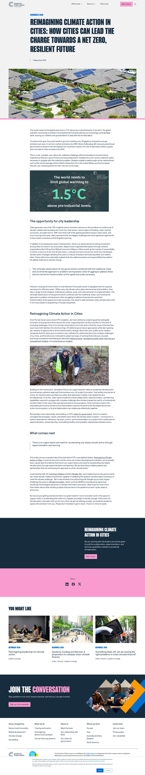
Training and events (43, 728)
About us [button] (90, 4)
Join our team (118, 728)
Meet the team (67, 728)
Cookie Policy (90, 761)
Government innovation (19, 728)
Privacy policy (118, 732)
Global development (17, 732)
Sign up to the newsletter (19, 704)
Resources (104, 4)
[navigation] (16, 4)
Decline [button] (108, 770)
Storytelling (13, 740)
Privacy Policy (100, 761)
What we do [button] (76, 4)
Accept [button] (100, 770)
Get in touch (126, 4)
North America (93, 742)
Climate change (15, 736)
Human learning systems (45, 739)
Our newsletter (119, 736)
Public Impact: (90, 753)
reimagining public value (93, 339)
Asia (88, 732)
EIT (75, 474)
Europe (90, 728)
